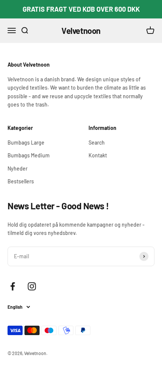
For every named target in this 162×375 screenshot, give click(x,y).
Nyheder (18, 168)
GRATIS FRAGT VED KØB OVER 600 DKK (81, 9)
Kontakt (98, 155)
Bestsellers (21, 181)
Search (97, 142)
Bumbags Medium (29, 155)
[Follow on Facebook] (13, 286)
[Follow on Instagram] (32, 286)
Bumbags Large (26, 142)
